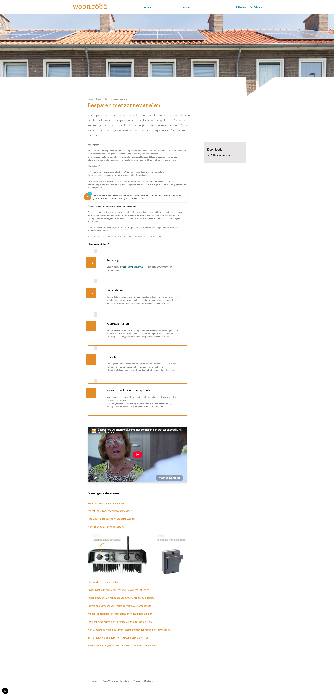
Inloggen (258, 7)
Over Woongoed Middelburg (116, 681)
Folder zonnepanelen (220, 155)
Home (90, 99)
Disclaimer (149, 681)
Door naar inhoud (10, 3)
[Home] (90, 7)
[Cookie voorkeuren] (5, 691)
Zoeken (242, 7)
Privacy (136, 681)
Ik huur (99, 99)
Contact (95, 681)
